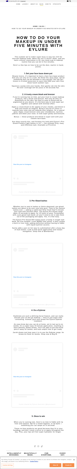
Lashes (25, 4)
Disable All (68, 465)
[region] (38, 463)
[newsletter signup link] (67, 1)
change (23, 1)
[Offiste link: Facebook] (35, 446)
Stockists (57, 4)
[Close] (74, 460)
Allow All (55, 465)
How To (48, 4)
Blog (41, 4)
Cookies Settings (8, 465)
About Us (34, 4)
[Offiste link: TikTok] (42, 446)
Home (18, 4)
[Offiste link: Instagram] (38, 446)
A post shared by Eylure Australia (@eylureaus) (37, 192)
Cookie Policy (34, 461)
